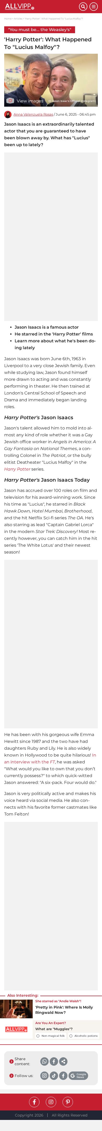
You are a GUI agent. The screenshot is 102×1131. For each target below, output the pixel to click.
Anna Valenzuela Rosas (33, 114)
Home (8, 18)
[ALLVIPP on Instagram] (51, 1102)
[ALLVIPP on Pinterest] (67, 1102)
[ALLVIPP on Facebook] (34, 1102)
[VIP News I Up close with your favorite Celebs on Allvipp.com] (41, 7)
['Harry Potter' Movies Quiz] (16, 1030)
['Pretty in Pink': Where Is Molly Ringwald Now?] (16, 1009)
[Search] (83, 6)
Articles (18, 18)
